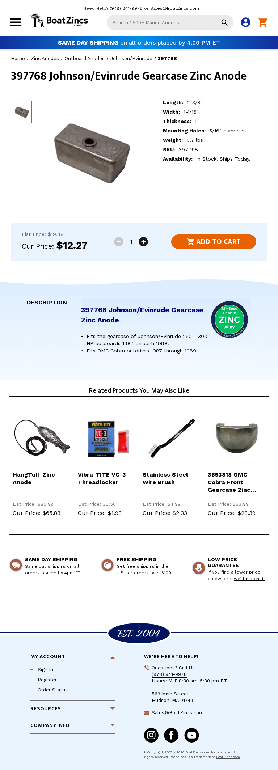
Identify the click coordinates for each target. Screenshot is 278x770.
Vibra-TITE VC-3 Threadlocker (102, 478)
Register (47, 679)
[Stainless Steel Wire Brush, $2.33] (172, 438)
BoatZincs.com (197, 752)
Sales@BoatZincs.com (174, 8)
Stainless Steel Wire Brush (165, 478)
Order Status (53, 690)
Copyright (155, 752)
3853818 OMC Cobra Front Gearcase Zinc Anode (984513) (231, 482)
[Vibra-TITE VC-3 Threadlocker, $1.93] (107, 438)
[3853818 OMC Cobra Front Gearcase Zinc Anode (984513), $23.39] (237, 438)
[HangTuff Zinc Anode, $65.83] (42, 438)
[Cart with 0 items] (263, 22)
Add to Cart (218, 242)
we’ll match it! (249, 578)
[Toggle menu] (15, 27)
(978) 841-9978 (126, 8)
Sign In (45, 669)
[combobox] (170, 22)
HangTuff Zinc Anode (34, 478)
